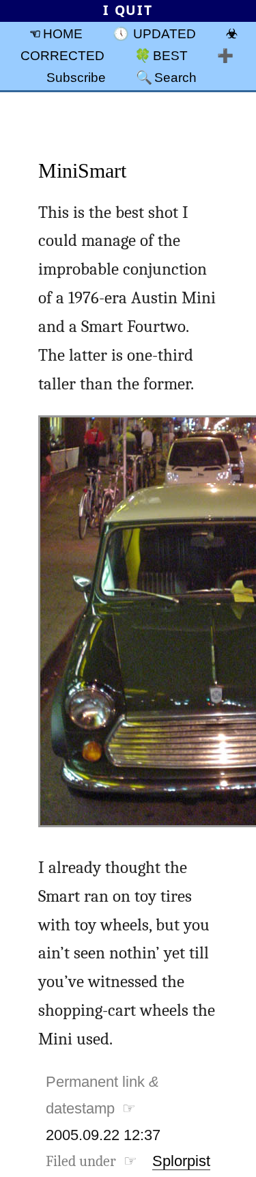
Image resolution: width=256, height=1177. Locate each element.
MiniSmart (82, 170)
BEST (170, 55)
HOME (63, 33)
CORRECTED (62, 55)
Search (175, 77)
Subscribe (76, 77)
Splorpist (181, 1160)
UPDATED (164, 33)
